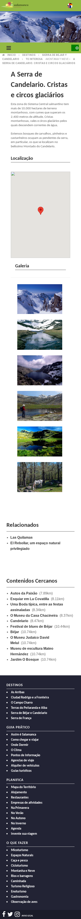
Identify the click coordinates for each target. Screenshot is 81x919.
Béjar (14, 632)
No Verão (17, 813)
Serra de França (21, 718)
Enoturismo (18, 891)
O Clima (16, 750)
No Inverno (18, 823)
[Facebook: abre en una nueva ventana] (4, 914)
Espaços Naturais (22, 855)
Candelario (19, 621)
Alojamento (19, 792)
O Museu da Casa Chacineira (34, 615)
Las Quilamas (21, 537)
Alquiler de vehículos (25, 765)
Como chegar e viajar (25, 740)
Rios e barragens (22, 876)
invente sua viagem (24, 834)
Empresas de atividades (26, 803)
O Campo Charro (22, 702)
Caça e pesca (19, 860)
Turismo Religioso (23, 886)
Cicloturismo (19, 865)
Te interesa (34, 59)
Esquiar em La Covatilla (29, 599)
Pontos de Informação (25, 755)
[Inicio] (15, 4)
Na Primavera (20, 808)
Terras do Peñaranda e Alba (29, 708)
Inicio (11, 54)
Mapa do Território (23, 787)
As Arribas (17, 692)
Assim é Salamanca (23, 734)
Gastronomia (19, 897)
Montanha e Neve (23, 871)
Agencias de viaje (22, 760)
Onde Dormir (19, 745)
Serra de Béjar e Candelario (29, 713)
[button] (40, 210)
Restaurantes (20, 797)
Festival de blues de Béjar (31, 626)
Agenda (16, 828)
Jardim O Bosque (24, 659)
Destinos (28, 54)
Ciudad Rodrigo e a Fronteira (30, 697)
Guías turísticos (21, 771)
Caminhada (18, 881)
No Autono (18, 818)
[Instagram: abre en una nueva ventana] (17, 914)
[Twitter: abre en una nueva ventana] (10, 914)
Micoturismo (19, 850)
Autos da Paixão (23, 593)
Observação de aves (24, 902)
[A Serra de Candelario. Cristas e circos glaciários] (40, 299)
